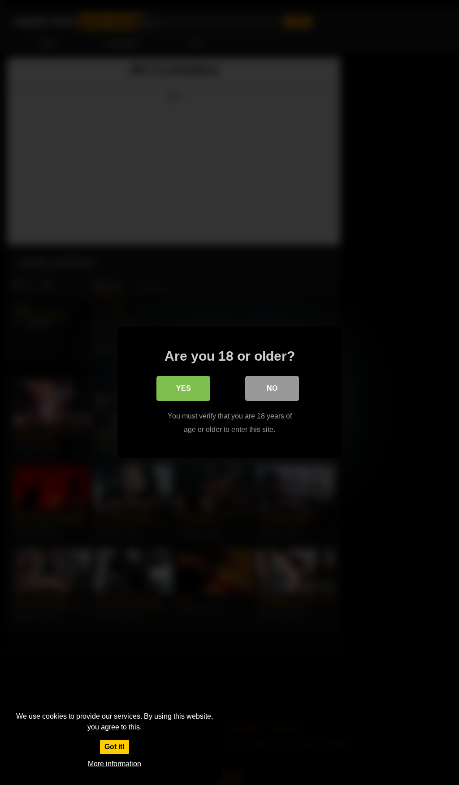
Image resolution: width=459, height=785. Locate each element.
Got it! (114, 746)
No (272, 388)
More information (114, 764)
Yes (183, 388)
